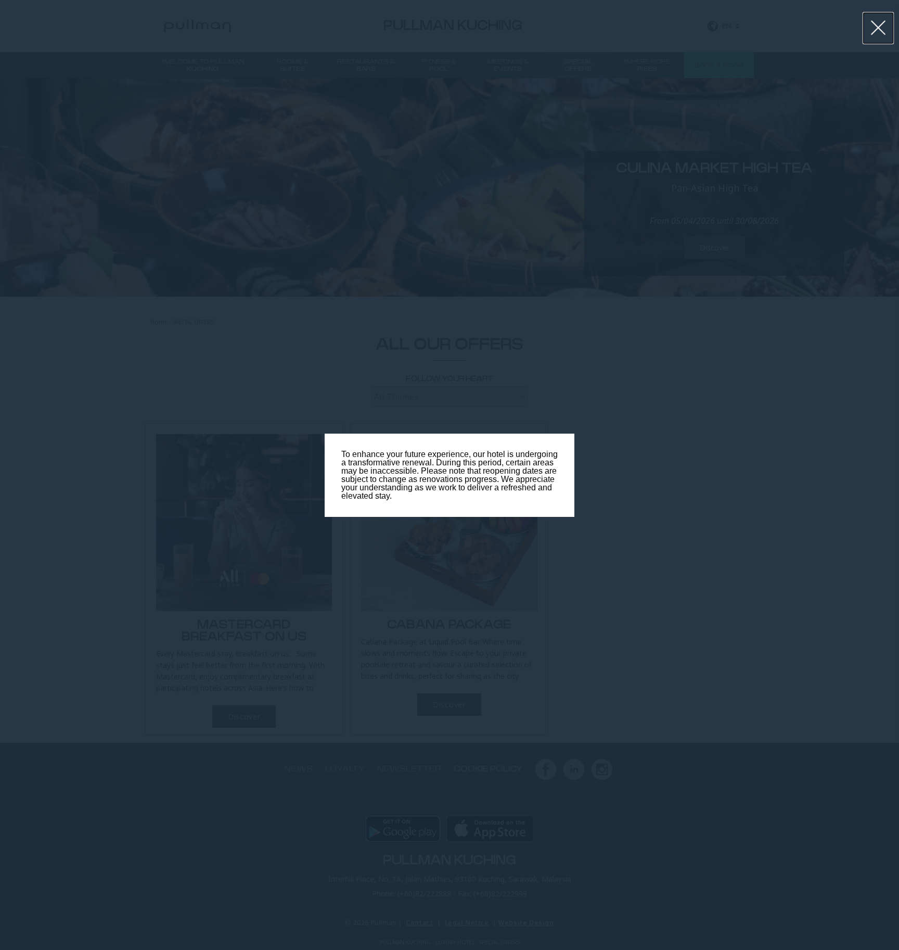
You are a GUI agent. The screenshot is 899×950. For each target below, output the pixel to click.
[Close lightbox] (878, 28)
